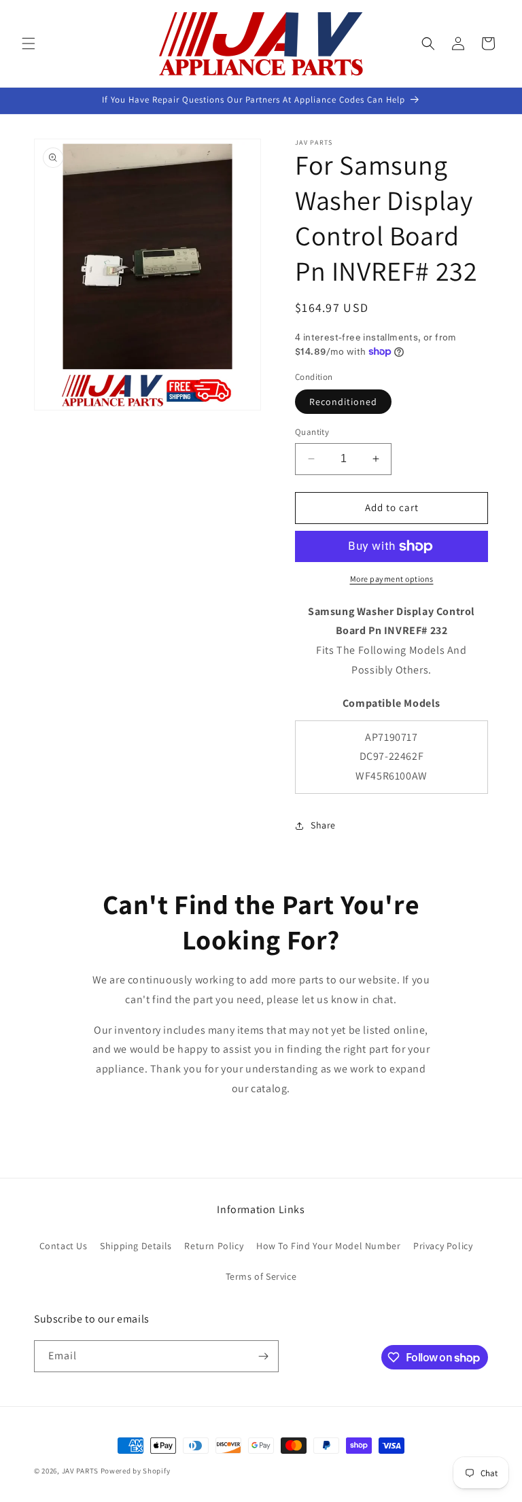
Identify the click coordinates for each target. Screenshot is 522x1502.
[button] (29, 43)
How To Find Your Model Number (328, 1246)
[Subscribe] (263, 1356)
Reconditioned (343, 402)
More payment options (392, 579)
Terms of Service (261, 1276)
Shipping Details (136, 1246)
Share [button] (323, 825)
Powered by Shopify (136, 1470)
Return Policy (213, 1246)
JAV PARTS (80, 1470)
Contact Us (63, 1246)
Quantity (312, 432)
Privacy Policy (442, 1246)
